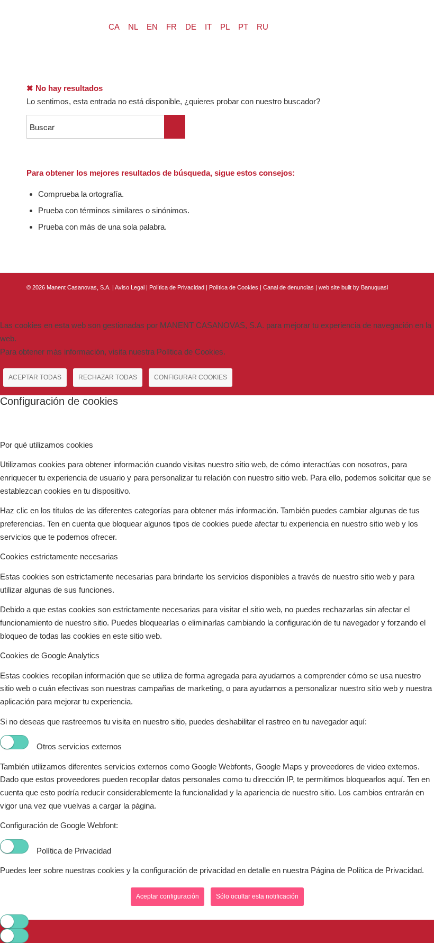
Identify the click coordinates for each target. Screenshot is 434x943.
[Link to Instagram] (384, 299)
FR (171, 26)
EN (152, 26)
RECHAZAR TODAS (107, 377)
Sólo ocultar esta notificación (257, 896)
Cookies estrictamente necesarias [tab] (59, 556)
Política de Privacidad (177, 287)
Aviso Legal (129, 287)
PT (243, 26)
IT (208, 26)
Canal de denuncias (288, 287)
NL (133, 26)
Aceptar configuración (167, 896)
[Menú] (61, 24)
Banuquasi (374, 287)
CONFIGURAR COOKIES (190, 377)
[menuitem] (36, 24)
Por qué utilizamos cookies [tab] (46, 444)
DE (190, 26)
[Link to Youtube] (400, 299)
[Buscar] (36, 24)
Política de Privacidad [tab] (74, 850)
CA (114, 26)
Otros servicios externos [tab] (79, 746)
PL (225, 26)
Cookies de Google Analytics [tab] (50, 655)
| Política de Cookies (233, 287)
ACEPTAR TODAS (34, 377)
